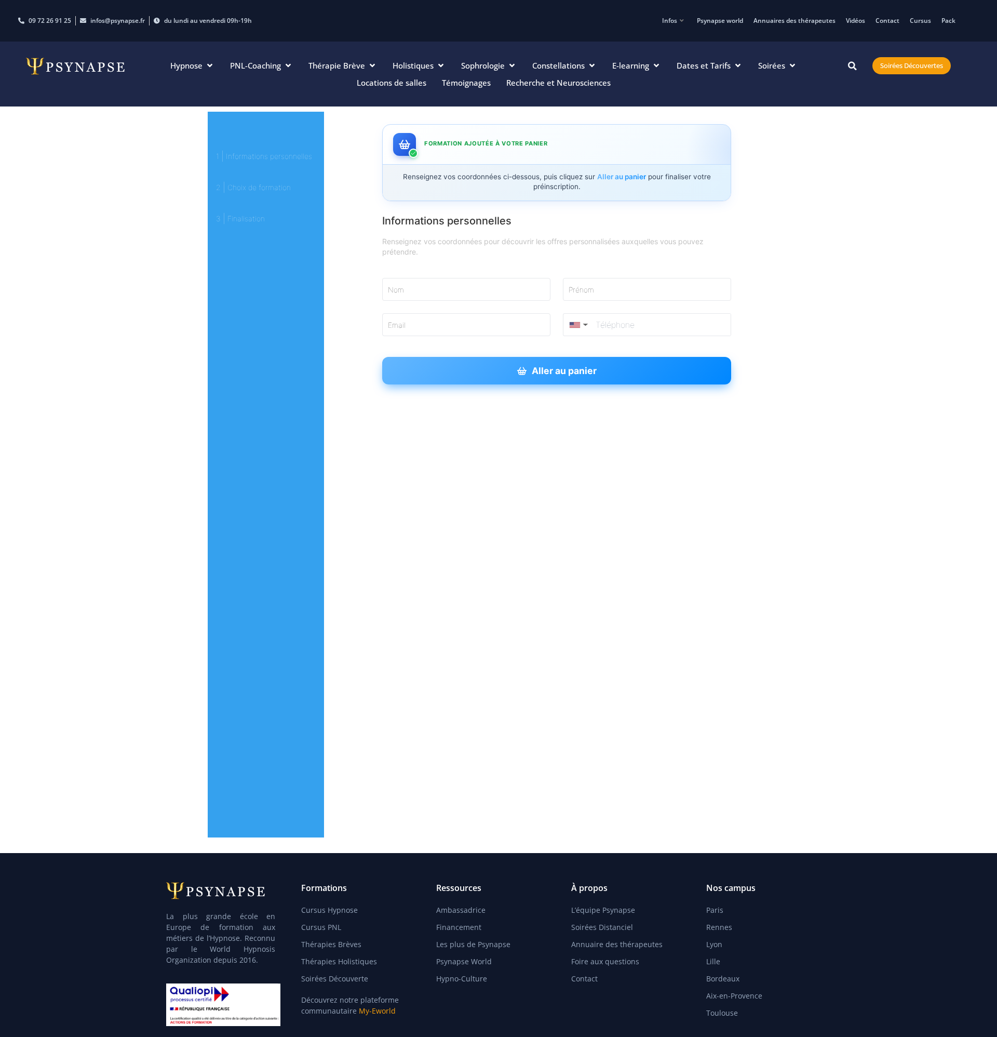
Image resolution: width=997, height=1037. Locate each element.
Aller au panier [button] (564, 370)
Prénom (581, 289)
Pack (948, 20)
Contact (887, 20)
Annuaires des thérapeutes (794, 20)
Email (397, 325)
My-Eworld (377, 1011)
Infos (669, 20)
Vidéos (855, 20)
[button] (192, 65)
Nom (396, 289)
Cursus (920, 20)
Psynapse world (720, 20)
